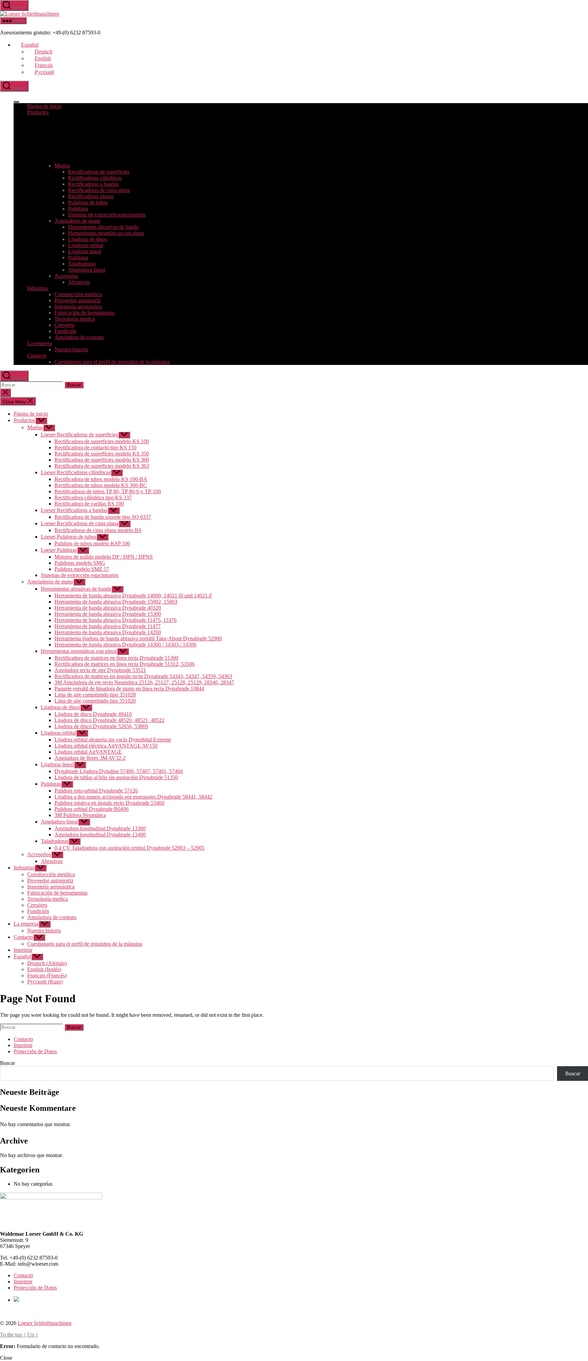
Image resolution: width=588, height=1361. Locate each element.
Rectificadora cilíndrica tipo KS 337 (93, 497)
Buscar (7, 1063)
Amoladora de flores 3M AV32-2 (90, 758)
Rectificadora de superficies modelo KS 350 (101, 454)
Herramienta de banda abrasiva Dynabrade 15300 (107, 614)
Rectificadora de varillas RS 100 (89, 504)
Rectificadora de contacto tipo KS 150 (95, 447)
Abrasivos (79, 282)
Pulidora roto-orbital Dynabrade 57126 (96, 791)
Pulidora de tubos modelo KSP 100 (92, 543)
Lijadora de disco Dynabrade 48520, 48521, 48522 (109, 720)
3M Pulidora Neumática (80, 815)
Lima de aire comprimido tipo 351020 (95, 701)
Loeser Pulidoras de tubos (68, 537)
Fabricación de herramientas (84, 313)
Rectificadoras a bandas (93, 184)
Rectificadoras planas (91, 196)
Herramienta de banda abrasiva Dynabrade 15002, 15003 (115, 602)
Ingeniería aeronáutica (78, 306)
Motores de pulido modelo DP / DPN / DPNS (103, 557)
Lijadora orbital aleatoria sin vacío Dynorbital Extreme (112, 739)
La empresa (39, 343)
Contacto (37, 355)
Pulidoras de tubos (88, 202)
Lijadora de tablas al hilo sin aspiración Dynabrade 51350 (116, 777)
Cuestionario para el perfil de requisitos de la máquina (111, 362)
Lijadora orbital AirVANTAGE (88, 752)
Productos (38, 112)
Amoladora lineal (86, 270)
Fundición (65, 331)
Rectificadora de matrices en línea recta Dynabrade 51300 (116, 658)
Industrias (37, 288)
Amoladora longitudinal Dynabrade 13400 (100, 834)
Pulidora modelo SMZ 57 (81, 569)
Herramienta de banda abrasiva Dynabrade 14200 (107, 632)
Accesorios (66, 276)
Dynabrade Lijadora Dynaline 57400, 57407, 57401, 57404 (118, 771)
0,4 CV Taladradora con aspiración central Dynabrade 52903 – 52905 (129, 848)
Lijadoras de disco (87, 239)
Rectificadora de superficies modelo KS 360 (101, 460)
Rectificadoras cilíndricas (95, 178)
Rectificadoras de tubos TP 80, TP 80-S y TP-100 (107, 491)
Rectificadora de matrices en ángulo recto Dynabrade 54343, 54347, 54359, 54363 (143, 676)
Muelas (62, 166)
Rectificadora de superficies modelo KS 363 (101, 466)
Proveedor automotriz (77, 300)
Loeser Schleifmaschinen (44, 1323)
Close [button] (6, 1358)
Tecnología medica (74, 319)
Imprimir (23, 950)
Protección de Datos (35, 1051)
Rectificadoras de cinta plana (99, 190)
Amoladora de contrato (79, 337)
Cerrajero (64, 325)
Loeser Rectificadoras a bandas (74, 510)
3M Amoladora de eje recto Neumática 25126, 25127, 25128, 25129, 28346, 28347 (144, 682)
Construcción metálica (78, 294)
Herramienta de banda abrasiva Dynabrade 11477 (107, 626)
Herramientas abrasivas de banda (103, 227)
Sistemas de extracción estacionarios (107, 215)
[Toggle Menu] (16, 102)
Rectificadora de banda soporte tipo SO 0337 (102, 517)
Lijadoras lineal (84, 251)
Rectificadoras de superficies (98, 172)
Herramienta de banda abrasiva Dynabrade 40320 (107, 608)
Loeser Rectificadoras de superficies (79, 434)
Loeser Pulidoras (59, 550)
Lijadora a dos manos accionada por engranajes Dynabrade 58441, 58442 (133, 797)
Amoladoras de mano (77, 221)
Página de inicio (44, 106)
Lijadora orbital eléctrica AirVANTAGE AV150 (106, 746)
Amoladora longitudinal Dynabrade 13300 (100, 828)
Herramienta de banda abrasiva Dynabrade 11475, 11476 (115, 620)
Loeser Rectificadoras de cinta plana (79, 523)
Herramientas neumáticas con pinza (106, 233)
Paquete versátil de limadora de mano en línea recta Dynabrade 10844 (129, 688)
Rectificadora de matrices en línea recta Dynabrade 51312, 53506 (124, 664)
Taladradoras (82, 264)
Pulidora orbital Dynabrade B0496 (91, 809)
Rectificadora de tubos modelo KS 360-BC (100, 485)
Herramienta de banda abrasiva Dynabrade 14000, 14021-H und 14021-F (133, 595)
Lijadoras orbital (85, 245)
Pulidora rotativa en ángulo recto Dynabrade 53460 (109, 803)
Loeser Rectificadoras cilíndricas (76, 472)
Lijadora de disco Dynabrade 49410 (93, 714)
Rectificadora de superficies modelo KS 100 (101, 441)
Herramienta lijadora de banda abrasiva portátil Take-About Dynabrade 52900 (138, 638)
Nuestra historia (71, 349)
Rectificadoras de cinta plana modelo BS (98, 530)
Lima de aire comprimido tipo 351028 (95, 695)
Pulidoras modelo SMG (79, 563)
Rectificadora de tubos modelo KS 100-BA (100, 479)
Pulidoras (78, 208)
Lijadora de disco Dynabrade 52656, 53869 (101, 726)
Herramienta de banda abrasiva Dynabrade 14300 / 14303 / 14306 (125, 644)
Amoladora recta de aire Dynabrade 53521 (100, 670)
